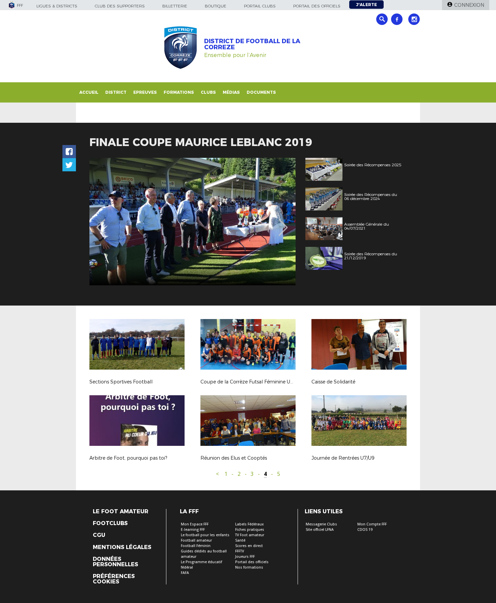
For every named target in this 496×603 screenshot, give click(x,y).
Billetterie (174, 6)
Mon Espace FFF (195, 524)
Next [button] (283, 222)
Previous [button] (101, 222)
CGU (99, 535)
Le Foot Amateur (120, 511)
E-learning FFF (193, 529)
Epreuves (145, 92)
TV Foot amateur (249, 535)
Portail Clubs (260, 6)
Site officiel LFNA (320, 529)
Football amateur (196, 540)
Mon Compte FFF (372, 524)
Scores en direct (249, 546)
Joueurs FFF (245, 556)
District (116, 92)
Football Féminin (196, 546)
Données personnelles (115, 561)
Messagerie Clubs (321, 524)
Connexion (469, 5)
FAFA (185, 573)
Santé (240, 540)
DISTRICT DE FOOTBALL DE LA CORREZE (252, 44)
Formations (179, 92)
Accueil (89, 92)
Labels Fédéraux (249, 524)
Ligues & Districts (56, 6)
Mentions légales (122, 547)
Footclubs (110, 523)
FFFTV (239, 551)
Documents (261, 92)
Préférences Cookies (114, 579)
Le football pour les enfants (205, 535)
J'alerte (366, 4)
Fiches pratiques (249, 529)
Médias (231, 92)
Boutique (215, 6)
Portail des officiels (316, 6)
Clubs (208, 92)
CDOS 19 (365, 529)
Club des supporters (120, 6)
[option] (192, 221)
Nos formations (249, 567)
